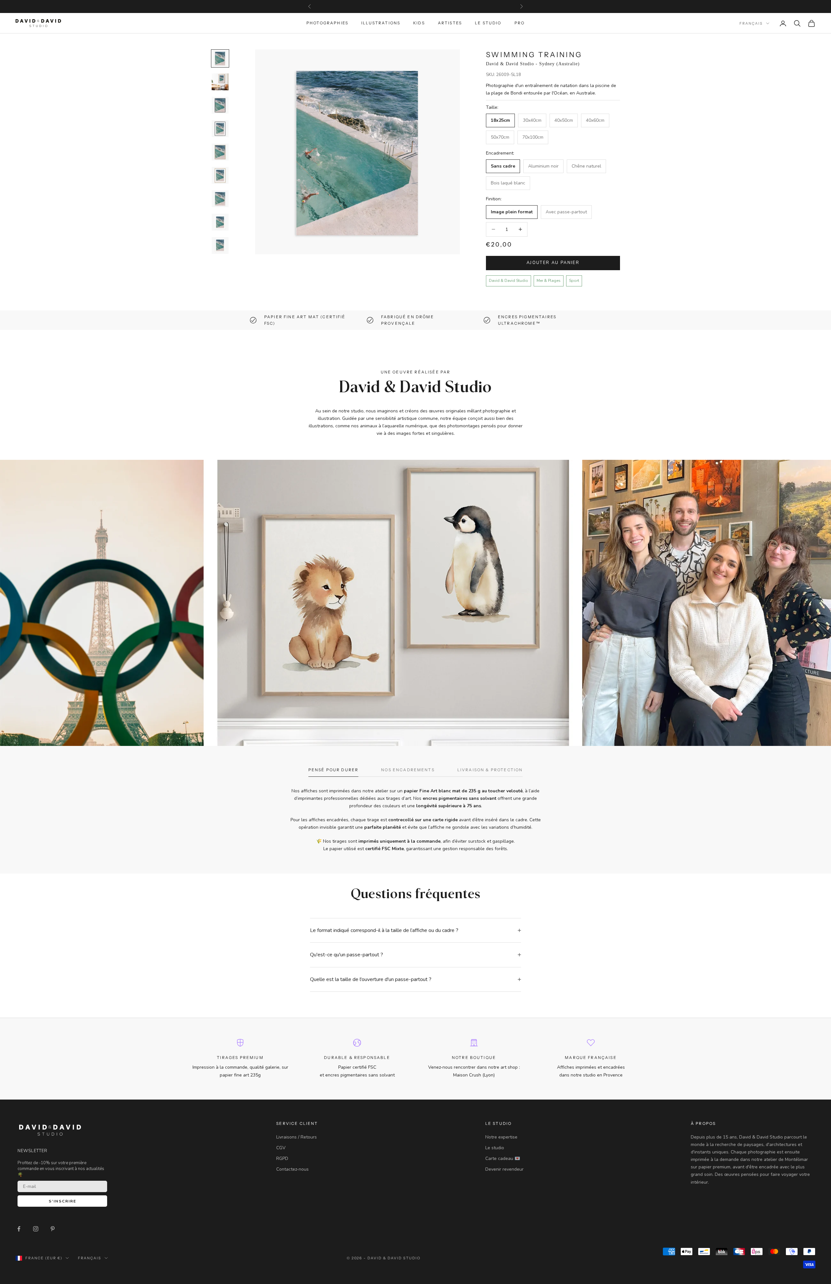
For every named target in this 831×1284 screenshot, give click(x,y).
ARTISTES (450, 23)
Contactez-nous (292, 1169)
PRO (520, 23)
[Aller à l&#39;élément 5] (220, 152)
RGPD (282, 1158)
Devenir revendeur (504, 1169)
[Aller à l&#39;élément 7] (220, 199)
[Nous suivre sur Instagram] (35, 1229)
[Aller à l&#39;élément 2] (220, 82)
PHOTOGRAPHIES (327, 23)
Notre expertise (501, 1137)
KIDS (419, 23)
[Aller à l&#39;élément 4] (220, 129)
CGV (281, 1148)
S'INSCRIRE (62, 1201)
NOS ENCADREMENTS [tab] (408, 769)
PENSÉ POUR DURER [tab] (333, 769)
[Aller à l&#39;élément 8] (220, 222)
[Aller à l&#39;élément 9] (220, 245)
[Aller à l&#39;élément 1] (220, 58)
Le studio (494, 1148)
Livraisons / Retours (296, 1137)
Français (751, 23)
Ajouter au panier (553, 263)
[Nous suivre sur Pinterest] (52, 1229)
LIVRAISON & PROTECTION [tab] (490, 769)
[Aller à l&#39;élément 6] (220, 175)
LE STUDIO (488, 23)
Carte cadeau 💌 (502, 1158)
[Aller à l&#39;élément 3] (220, 105)
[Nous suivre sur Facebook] (19, 1229)
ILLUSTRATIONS (380, 23)
